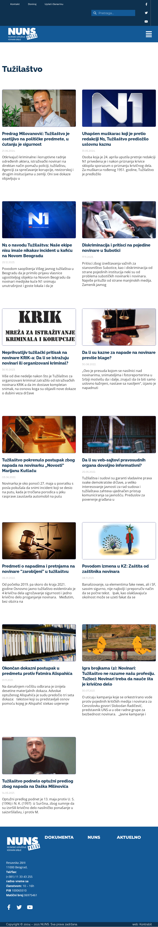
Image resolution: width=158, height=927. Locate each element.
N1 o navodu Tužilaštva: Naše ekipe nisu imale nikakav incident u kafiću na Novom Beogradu (37, 250)
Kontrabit (145, 924)
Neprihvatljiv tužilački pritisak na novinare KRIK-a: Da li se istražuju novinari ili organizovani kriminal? (35, 358)
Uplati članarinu (54, 4)
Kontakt (15, 4)
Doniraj (32, 4)
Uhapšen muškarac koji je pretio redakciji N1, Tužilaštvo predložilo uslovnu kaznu (115, 139)
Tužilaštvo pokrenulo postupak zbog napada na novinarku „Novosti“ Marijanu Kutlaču (38, 465)
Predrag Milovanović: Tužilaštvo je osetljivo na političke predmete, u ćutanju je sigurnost (36, 139)
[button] (100, 34)
